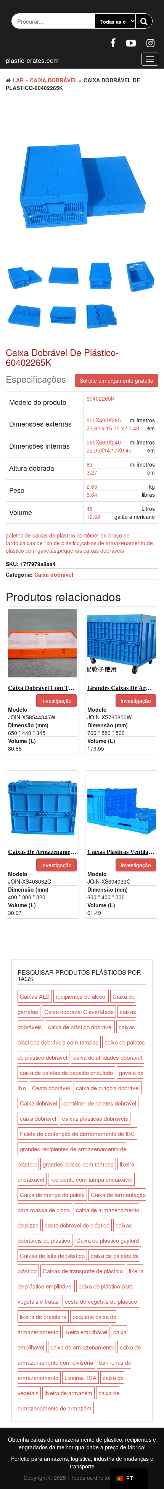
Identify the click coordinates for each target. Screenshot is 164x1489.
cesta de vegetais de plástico (101, 1301)
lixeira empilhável (85, 1332)
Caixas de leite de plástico (52, 1256)
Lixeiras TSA (80, 1377)
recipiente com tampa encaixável (91, 1179)
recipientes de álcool (81, 996)
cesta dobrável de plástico (77, 1225)
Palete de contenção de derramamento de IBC (77, 1134)
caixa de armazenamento (82, 1347)
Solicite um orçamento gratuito (116, 380)
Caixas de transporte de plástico (83, 1271)
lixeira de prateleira (43, 1317)
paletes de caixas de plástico (40, 535)
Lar (18, 80)
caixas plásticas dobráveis (95, 1118)
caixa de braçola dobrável (108, 1088)
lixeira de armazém (68, 1393)
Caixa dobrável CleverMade (79, 1012)
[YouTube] (131, 42)
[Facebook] (112, 42)
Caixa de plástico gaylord (107, 1240)
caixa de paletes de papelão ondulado (66, 1073)
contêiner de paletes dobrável (99, 1103)
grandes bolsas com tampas (78, 1164)
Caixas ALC (35, 996)
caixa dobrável (38, 1118)
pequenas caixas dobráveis (91, 550)
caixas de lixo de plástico (50, 543)
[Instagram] (150, 42)
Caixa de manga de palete (52, 1195)
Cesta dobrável (51, 1088)
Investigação (56, 700)
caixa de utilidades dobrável (107, 1057)
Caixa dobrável (53, 80)
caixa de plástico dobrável (80, 1027)
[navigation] (129, 1478)
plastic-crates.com (32, 60)
